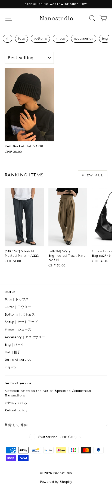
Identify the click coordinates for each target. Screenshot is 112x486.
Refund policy (16, 410)
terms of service (18, 359)
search (10, 292)
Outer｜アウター (18, 307)
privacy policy (16, 403)
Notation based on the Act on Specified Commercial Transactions (48, 393)
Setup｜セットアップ (21, 322)
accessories (83, 38)
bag (105, 38)
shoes (60, 38)
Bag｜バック (14, 344)
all (7, 38)
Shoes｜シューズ (18, 329)
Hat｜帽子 (13, 352)
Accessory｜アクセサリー (25, 337)
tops (21, 38)
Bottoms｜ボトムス (20, 314)
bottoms (40, 38)
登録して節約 (16, 425)
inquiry (10, 367)
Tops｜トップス (17, 299)
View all (92, 175)
